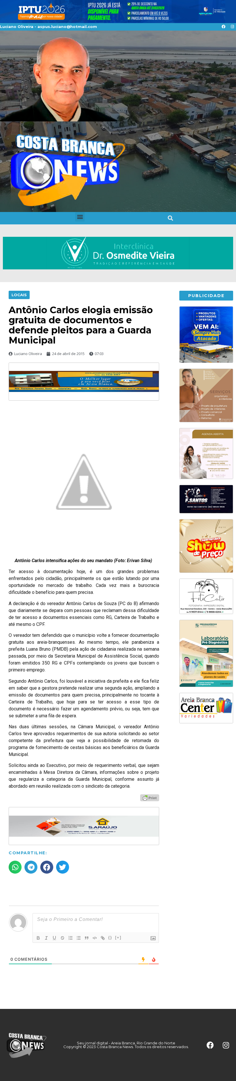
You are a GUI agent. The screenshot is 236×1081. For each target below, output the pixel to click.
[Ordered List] (70, 937)
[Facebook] (223, 27)
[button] (80, 217)
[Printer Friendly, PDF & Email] (149, 797)
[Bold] (38, 937)
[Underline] (54, 937)
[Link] (103, 937)
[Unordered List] (79, 937)
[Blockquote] (87, 937)
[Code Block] (95, 937)
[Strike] (62, 937)
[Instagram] (232, 27)
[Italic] (46, 937)
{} (110, 937)
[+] (118, 937)
